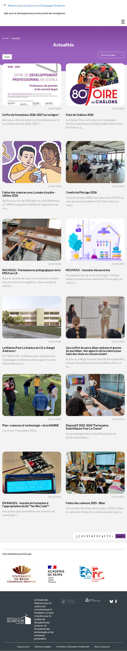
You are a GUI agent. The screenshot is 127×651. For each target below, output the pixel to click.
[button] (31, 103)
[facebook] (116, 602)
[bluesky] (111, 602)
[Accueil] (3, 5)
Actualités (16, 38)
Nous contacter (102, 646)
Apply (7, 56)
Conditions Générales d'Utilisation (73, 646)
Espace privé (23, 646)
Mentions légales (43, 646)
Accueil (5, 38)
